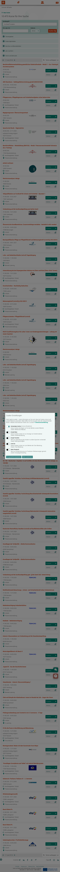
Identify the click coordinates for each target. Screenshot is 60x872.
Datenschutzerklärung (41, 422)
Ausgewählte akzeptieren (14, 457)
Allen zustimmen (27, 457)
